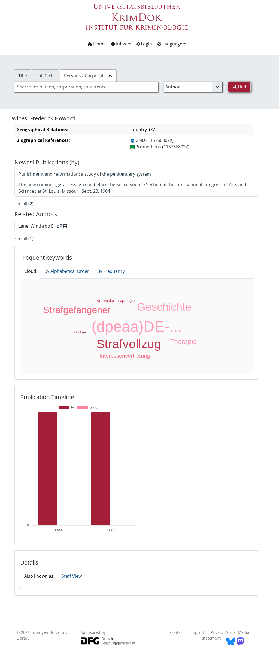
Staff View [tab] (72, 576)
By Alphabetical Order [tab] (66, 271)
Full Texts (45, 76)
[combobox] (86, 87)
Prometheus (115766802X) (162, 147)
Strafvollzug (128, 344)
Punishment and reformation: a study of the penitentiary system (85, 174)
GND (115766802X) (154, 140)
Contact (177, 632)
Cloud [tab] (30, 271)
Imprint (197, 632)
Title (22, 76)
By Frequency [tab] (111, 271)
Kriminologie (78, 332)
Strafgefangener (77, 309)
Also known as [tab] (38, 576)
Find (241, 86)
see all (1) (24, 238)
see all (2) (24, 204)
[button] (120, 44)
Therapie (183, 341)
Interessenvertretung (124, 356)
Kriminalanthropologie (115, 300)
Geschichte (164, 307)
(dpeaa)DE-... (137, 326)
